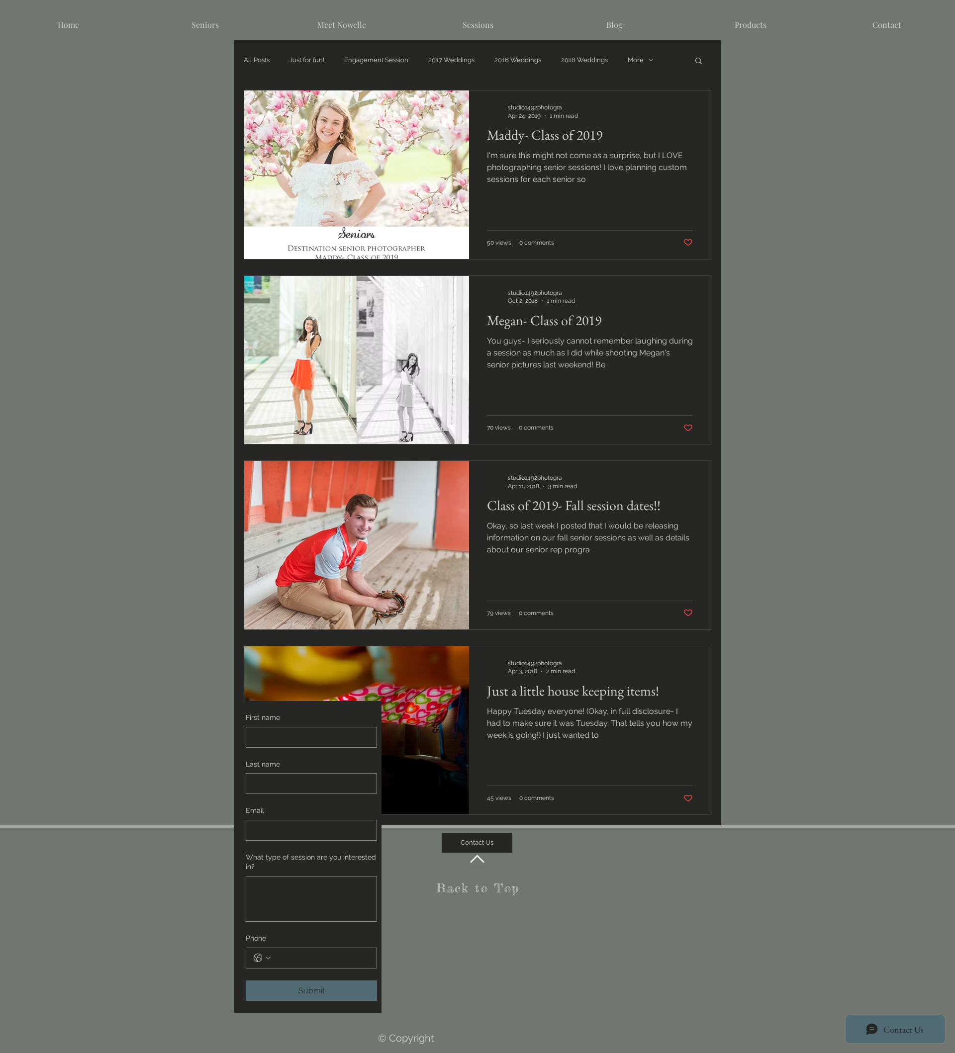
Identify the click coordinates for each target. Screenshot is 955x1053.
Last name (263, 764)
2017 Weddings (451, 60)
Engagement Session (376, 60)
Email (255, 810)
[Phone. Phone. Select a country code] (262, 958)
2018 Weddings (584, 60)
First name (263, 717)
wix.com (566, 1005)
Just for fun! (306, 60)
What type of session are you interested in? (311, 862)
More (636, 60)
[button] (698, 61)
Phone (256, 938)
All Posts (257, 60)
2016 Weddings (517, 60)
